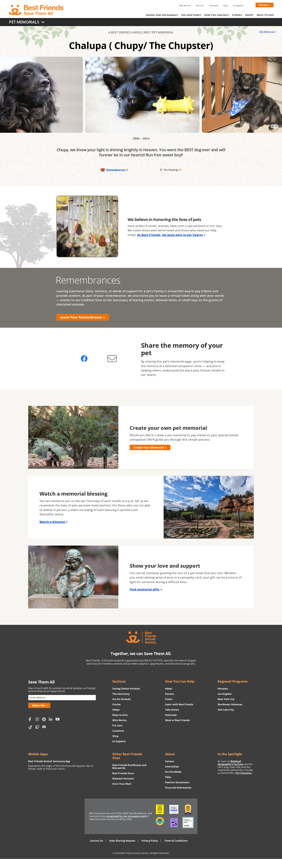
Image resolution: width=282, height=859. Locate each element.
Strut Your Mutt (121, 783)
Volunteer (171, 714)
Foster (169, 699)
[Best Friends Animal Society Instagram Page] (38, 720)
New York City (226, 699)
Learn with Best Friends (179, 704)
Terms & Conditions (176, 840)
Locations (213, 5)
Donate (263, 5)
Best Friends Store (123, 773)
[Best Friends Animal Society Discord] (45, 728)
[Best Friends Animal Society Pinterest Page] (45, 720)
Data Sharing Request (122, 840)
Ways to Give (265, 15)
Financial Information (178, 787)
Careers (169, 761)
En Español (238, 5)
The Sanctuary (191, 15)
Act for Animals (121, 699)
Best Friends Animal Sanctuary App (49, 761)
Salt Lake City (226, 709)
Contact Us (96, 840)
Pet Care (200, 5)
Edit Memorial (267, 31)
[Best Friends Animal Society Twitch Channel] (38, 728)
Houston (223, 688)
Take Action (172, 709)
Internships (172, 766)
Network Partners (123, 778)
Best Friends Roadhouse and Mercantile (129, 766)
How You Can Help (216, 15)
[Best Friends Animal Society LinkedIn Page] (51, 720)
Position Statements (177, 782)
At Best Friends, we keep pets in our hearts (170, 235)
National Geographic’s (230, 763)
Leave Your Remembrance (81, 317)
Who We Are (185, 5)
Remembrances (115, 169)
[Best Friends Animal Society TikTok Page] (31, 728)
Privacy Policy (150, 840)
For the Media (173, 771)
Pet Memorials (24, 22)
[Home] (36, 10)
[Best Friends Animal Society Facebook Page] (31, 720)
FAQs (168, 777)
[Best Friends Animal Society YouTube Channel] (58, 720)
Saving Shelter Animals (162, 15)
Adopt (249, 15)
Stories (237, 15)
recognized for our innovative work (126, 816)
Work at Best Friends (177, 720)
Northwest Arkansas (230, 704)
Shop (225, 5)
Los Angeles (225, 693)
